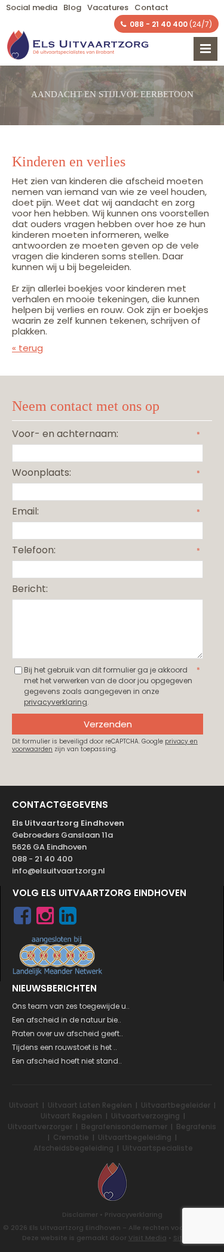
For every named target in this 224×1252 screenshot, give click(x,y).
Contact (151, 7)
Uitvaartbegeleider (175, 1105)
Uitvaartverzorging (145, 1116)
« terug (27, 348)
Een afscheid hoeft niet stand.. (67, 1061)
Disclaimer (80, 1214)
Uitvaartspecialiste (157, 1148)
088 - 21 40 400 (42, 858)
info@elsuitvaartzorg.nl (58, 870)
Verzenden (108, 724)
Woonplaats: (41, 472)
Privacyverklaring (133, 1214)
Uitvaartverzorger (40, 1126)
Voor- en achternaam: (65, 434)
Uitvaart (24, 1105)
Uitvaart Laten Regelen (90, 1105)
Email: (25, 511)
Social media (31, 7)
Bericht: (30, 589)
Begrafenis (196, 1126)
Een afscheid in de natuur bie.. (66, 1020)
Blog (72, 7)
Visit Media (147, 1237)
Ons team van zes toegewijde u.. (71, 1006)
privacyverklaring (55, 702)
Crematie (71, 1137)
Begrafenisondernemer (124, 1126)
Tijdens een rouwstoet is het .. (64, 1047)
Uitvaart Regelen (71, 1116)
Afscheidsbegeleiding (73, 1148)
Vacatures (107, 7)
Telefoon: (34, 550)
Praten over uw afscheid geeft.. (67, 1033)
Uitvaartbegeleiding (134, 1137)
